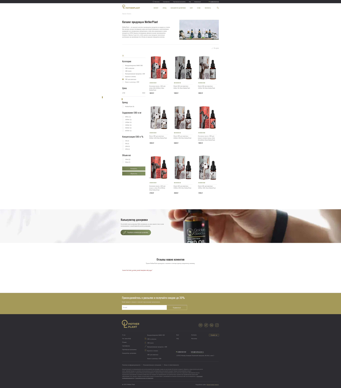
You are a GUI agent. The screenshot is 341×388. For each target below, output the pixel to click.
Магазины (157, 1)
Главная (124, 13)
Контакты (208, 8)
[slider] (102, 97)
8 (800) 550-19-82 (214, 2)
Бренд (164, 8)
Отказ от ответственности (171, 365)
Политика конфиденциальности (131, 365)
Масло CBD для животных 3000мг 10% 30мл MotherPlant (158, 137)
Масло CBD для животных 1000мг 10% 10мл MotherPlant (207, 187)
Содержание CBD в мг (131, 112)
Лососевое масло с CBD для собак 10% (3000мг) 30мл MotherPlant (157, 88)
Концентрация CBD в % (132, 136)
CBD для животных (130, 79)
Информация (197, 1)
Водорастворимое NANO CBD (134, 65)
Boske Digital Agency (213, 384)
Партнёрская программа (179, 1)
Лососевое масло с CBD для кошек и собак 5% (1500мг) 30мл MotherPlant (157, 188)
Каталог (156, 8)
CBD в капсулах (129, 68)
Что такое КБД (126, 338)
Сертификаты (166, 1)
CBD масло (128, 71)
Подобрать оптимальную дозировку (137, 232)
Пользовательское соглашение (152, 365)
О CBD (199, 8)
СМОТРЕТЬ (158, 97)
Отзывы (124, 342)
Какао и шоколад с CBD (132, 82)
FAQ (190, 1)
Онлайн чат (214, 335)
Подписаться (177, 307)
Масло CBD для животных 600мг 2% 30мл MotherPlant (182, 87)
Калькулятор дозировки (178, 8)
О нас (123, 335)
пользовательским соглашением (144, 378)
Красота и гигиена (130, 76)
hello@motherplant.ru (197, 352)
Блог (191, 8)
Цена (124, 88)
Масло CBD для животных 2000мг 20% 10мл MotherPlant (182, 187)
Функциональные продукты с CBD (135, 74)
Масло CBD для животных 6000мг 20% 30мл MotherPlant (182, 137)
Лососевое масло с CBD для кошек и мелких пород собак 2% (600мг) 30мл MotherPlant (206, 138)
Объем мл (126, 155)
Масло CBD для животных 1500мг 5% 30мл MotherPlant (206, 87)
